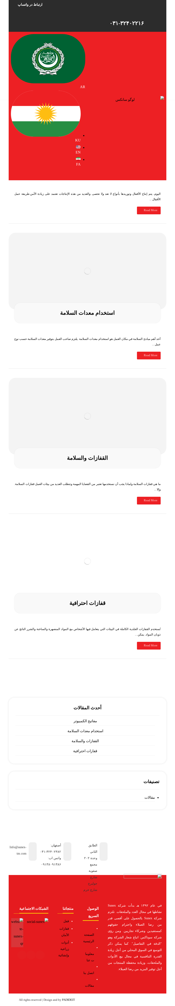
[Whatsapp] (21, 955)
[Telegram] (31, 955)
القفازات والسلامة (85, 741)
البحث (87, 666)
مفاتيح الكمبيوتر (85, 721)
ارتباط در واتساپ (30, 4)
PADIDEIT (68, 999)
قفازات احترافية (85, 751)
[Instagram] (40, 955)
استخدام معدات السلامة (85, 731)
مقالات (149, 797)
